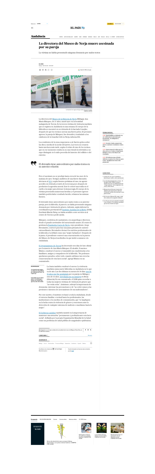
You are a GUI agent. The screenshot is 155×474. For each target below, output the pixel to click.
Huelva (95, 36)
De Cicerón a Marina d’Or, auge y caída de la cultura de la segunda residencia (113, 197)
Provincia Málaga (59, 343)
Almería (76, 36)
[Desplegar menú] (32, 28)
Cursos (55, 419)
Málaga (103, 36)
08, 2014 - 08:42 (48, 65)
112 (50, 181)
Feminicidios (51, 343)
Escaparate (34, 419)
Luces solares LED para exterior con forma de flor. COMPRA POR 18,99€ (101, 436)
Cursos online (63, 419)
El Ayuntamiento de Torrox (50, 246)
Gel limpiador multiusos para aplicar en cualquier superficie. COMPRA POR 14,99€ (85, 436)
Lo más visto (106, 173)
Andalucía (38, 36)
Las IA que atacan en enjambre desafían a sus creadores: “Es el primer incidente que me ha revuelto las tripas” (114, 202)
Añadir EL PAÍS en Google (85, 69)
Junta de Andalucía (68, 36)
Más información (43, 351)
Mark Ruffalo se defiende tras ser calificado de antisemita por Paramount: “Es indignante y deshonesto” (113, 138)
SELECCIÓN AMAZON (45, 419)
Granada (90, 36)
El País (41, 64)
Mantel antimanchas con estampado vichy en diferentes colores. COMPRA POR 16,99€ (116, 436)
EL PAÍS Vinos (82, 419)
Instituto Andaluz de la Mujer (74, 210)
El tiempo (113, 36)
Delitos (84, 343)
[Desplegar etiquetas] (91, 343)
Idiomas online (73, 419)
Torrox (45, 343)
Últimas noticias (120, 36)
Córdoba (85, 36)
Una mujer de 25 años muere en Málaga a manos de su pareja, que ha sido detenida (37, 279)
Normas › (90, 335)
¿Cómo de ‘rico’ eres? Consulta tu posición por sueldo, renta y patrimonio (114, 177)
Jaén (99, 36)
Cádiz (80, 36)
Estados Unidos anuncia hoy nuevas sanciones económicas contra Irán (113, 145)
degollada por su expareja (70, 277)
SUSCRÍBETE (110, 23)
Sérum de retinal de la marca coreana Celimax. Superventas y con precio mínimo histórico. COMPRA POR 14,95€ (61, 443)
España (61, 36)
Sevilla (107, 36)
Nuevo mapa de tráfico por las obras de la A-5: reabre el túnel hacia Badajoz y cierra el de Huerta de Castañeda (113, 152)
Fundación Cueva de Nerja (59, 225)
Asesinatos (67, 343)
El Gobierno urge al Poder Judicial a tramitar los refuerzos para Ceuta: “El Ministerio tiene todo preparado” (113, 160)
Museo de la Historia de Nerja (64, 119)
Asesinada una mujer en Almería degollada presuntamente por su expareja (37, 271)
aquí (73, 351)
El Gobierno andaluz (47, 313)
